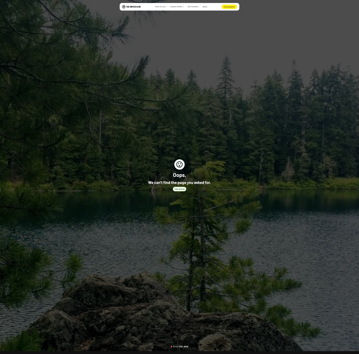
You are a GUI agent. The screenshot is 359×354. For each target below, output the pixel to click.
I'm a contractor (229, 7)
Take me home (179, 189)
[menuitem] (161, 7)
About (205, 7)
